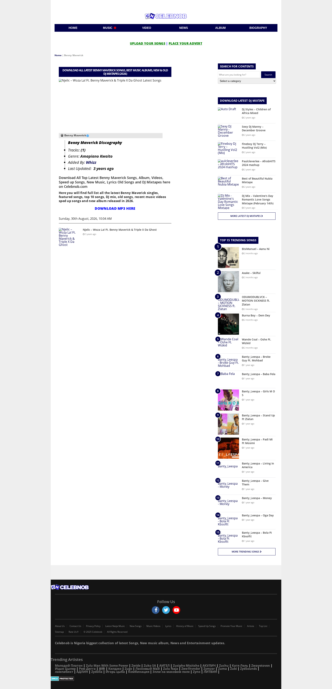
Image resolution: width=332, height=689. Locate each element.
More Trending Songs (246, 551)
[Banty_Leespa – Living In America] (228, 469)
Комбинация (138, 672)
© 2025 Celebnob (93, 631)
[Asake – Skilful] (228, 281)
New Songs (136, 626)
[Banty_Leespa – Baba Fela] (228, 379)
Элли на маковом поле (171, 672)
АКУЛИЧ (209, 665)
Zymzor (209, 669)
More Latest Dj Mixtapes (245, 216)
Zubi (233, 669)
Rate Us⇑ (74, 631)
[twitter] (166, 610)
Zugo (128, 669)
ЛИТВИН (210, 672)
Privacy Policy (93, 626)
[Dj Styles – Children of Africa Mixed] (228, 114)
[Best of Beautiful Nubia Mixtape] (228, 184)
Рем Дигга (87, 669)
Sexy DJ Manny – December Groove (254, 128)
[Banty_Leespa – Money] (228, 503)
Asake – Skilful (251, 273)
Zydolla (96, 672)
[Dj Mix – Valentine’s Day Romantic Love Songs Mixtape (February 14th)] (228, 201)
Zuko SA (150, 665)
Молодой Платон (69, 665)
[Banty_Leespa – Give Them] (228, 486)
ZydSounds (248, 669)
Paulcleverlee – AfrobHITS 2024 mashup (259, 163)
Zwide (135, 665)
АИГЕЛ (164, 665)
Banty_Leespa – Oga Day (258, 515)
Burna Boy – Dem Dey (256, 315)
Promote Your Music (231, 626)
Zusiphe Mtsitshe (186, 665)
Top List (263, 626)
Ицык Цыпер (65, 669)
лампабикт (64, 672)
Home (58, 55)
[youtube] (176, 610)
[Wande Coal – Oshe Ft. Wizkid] (228, 345)
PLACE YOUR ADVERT (185, 43)
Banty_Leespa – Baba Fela (258, 374)
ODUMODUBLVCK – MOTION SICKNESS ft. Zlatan (256, 300)
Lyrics (168, 626)
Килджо (114, 669)
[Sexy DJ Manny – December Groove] (228, 132)
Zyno (196, 672)
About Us (60, 626)
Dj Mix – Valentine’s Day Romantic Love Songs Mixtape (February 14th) (257, 199)
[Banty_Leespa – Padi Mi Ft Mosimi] (228, 448)
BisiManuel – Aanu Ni (256, 249)
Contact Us (75, 626)
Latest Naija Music (115, 626)
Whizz (91, 162)
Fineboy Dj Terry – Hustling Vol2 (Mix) (254, 146)
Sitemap (59, 631)
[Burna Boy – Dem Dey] (228, 324)
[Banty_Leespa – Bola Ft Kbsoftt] (228, 538)
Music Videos (153, 626)
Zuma (222, 669)
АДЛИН (82, 672)
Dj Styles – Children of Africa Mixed (256, 111)
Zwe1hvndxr (190, 669)
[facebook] (155, 610)
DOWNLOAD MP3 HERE (115, 208)
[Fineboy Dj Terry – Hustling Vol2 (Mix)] (228, 149)
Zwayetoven (260, 665)
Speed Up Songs (207, 626)
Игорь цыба (115, 672)
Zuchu (224, 665)
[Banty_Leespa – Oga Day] (228, 520)
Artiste (250, 626)
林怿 (102, 669)
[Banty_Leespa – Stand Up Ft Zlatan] (228, 424)
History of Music (184, 626)
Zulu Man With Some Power (107, 665)
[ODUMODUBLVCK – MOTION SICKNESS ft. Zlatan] (228, 302)
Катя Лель (240, 665)
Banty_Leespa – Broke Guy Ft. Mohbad (256, 358)
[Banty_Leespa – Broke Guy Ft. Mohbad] (228, 362)
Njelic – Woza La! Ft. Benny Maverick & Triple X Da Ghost (120, 229)
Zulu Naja (170, 669)
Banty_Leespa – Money (257, 498)
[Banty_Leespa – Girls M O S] (228, 400)
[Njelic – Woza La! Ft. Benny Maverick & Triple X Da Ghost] (69, 237)
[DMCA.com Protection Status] (166, 678)
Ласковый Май (147, 669)
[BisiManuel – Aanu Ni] (228, 257)
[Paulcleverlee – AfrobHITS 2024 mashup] (228, 166)
